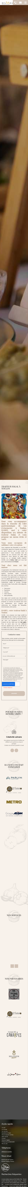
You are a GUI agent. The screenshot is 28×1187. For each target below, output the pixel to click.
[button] (25, 2)
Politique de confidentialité (8, 1142)
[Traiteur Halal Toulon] (14, 506)
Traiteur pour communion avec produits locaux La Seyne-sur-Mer (14, 1182)
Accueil (3, 1127)
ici (16, 680)
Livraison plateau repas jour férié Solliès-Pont (12, 1179)
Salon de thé (5, 1136)
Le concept (4, 1129)
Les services (5, 1131)
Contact (4, 1138)
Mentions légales (6, 1140)
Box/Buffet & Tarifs (6, 1133)
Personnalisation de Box (7, 1135)
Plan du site (4, 1143)
